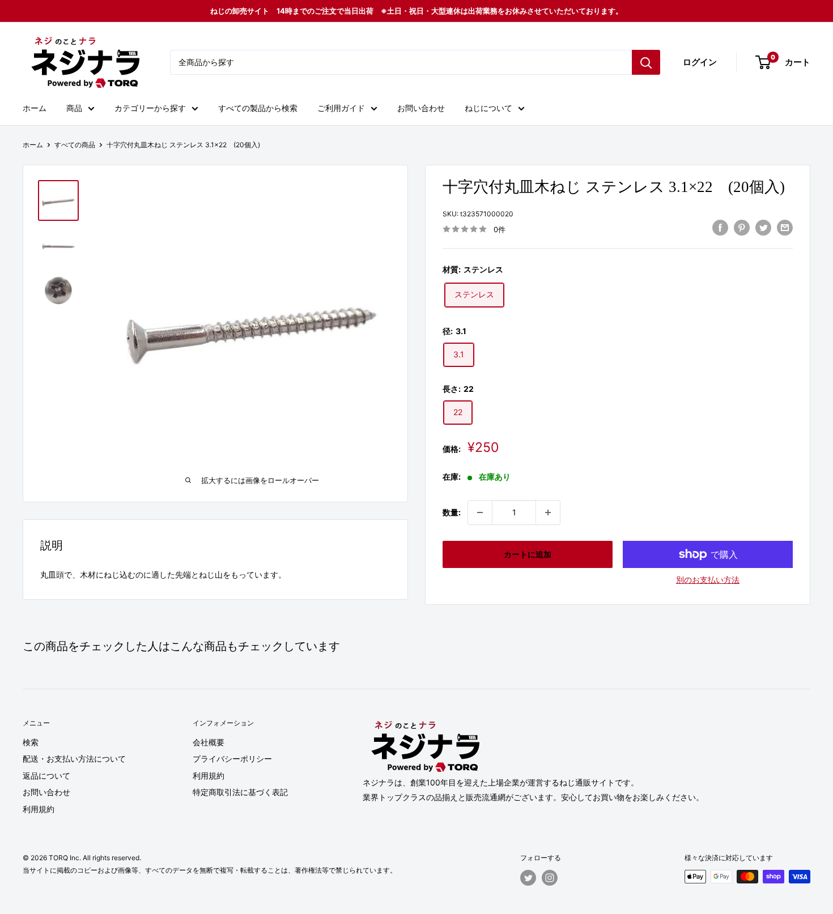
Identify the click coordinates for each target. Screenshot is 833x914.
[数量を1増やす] (548, 512)
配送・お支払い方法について (74, 758)
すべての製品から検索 (258, 108)
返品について (46, 775)
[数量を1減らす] (480, 512)
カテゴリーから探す (150, 108)
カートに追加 (527, 554)
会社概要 (208, 742)
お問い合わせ (421, 108)
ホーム (34, 108)
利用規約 (38, 809)
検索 (31, 742)
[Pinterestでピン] (742, 228)
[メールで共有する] (785, 228)
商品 (74, 108)
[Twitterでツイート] (763, 228)
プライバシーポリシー (232, 758)
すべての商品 (74, 144)
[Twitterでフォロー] (528, 878)
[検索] (646, 62)
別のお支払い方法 (708, 579)
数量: (452, 512)
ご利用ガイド (341, 108)
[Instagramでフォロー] (550, 878)
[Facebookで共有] (720, 228)
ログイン (700, 62)
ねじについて (488, 108)
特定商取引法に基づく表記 (240, 792)
